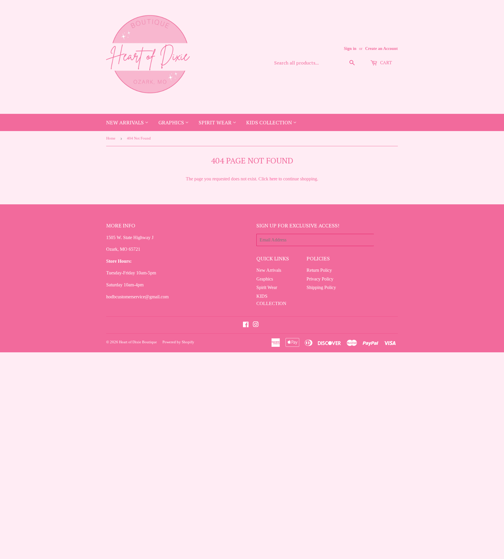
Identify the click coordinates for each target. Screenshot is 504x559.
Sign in (350, 48)
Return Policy (319, 270)
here (273, 178)
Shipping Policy (321, 287)
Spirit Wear (216, 122)
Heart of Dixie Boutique (138, 342)
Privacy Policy (320, 278)
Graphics (171, 122)
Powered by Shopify (178, 342)
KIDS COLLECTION (269, 122)
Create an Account (381, 48)
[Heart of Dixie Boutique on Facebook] (246, 325)
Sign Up (386, 240)
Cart (385, 62)
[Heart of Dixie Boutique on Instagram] (256, 325)
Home (111, 138)
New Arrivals (125, 122)
